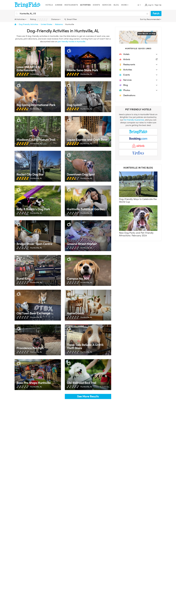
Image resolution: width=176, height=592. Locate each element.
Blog (116, 5)
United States (46, 24)
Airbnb (58, 5)
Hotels (49, 5)
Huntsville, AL (36, 74)
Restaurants (71, 5)
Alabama (59, 24)
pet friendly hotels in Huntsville (71, 41)
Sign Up (158, 5)
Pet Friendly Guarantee (134, 120)
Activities (85, 5)
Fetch (156, 13)
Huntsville (69, 24)
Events (96, 5)
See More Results (88, 396)
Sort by (143, 19)
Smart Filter (71, 19)
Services (106, 5)
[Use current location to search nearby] (147, 13)
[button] (138, 54)
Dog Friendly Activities (28, 24)
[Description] (18, 50)
